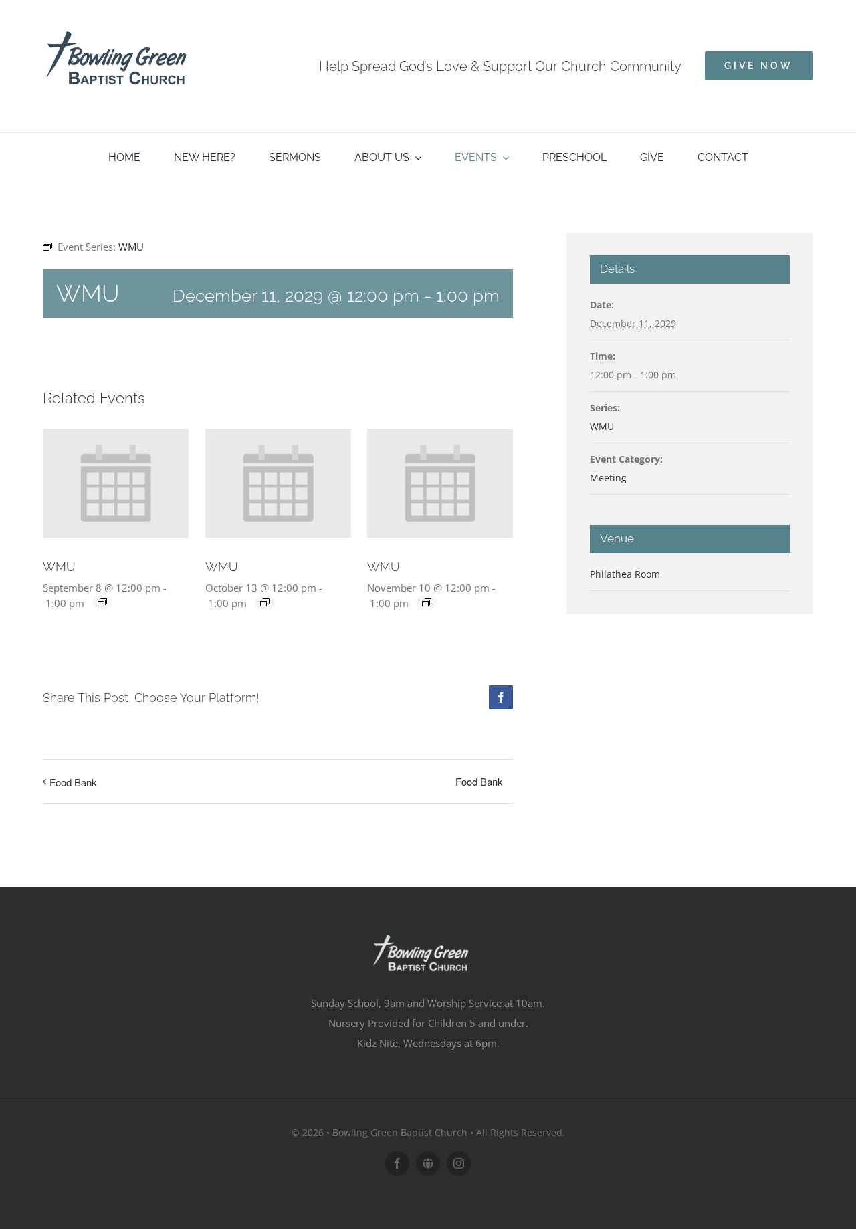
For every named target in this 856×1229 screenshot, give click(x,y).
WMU (59, 567)
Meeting (608, 477)
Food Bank (73, 782)
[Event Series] (102, 602)
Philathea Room (625, 574)
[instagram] (459, 1163)
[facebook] (397, 1163)
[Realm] (428, 1163)
